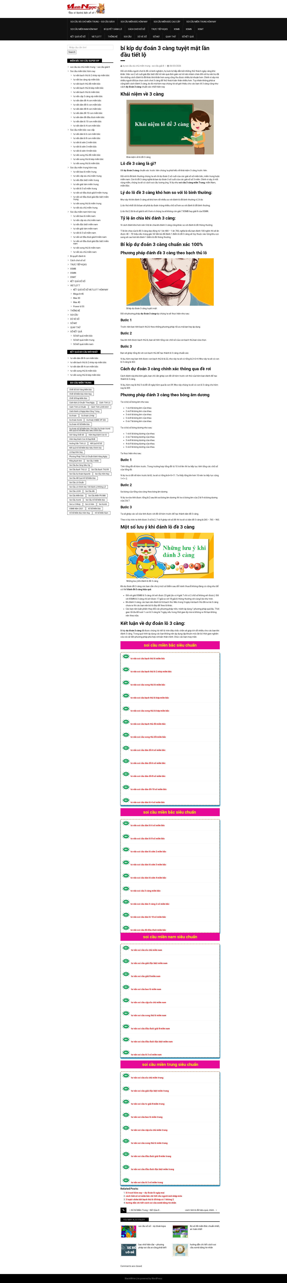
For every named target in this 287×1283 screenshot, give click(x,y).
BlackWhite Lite (132, 1278)
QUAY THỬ (171, 36)
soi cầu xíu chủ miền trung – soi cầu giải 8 (92, 22)
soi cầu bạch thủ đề (100, 470)
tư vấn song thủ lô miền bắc (86, 163)
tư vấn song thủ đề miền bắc (87, 155)
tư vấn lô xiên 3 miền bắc (85, 146)
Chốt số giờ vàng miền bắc (80, 390)
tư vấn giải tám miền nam (85, 228)
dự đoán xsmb (75, 420)
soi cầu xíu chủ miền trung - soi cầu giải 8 (144, 66)
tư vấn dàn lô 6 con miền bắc (86, 134)
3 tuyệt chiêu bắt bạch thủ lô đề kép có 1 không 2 (150, 1199)
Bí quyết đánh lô (113, 29)
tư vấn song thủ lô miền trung (87, 203)
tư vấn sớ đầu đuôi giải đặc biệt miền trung (91, 198)
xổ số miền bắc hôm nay (79, 513)
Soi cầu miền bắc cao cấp (167, 22)
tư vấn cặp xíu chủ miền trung (87, 176)
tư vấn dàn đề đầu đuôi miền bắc (88, 117)
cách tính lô (104, 403)
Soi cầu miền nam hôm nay (84, 29)
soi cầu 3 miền (93, 461)
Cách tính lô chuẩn (77, 407)
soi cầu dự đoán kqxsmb (79, 474)
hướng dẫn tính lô (77, 443)
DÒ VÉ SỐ (142, 36)
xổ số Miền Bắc (94, 509)
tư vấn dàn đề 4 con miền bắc (87, 100)
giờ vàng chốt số (76, 435)
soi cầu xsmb (75, 500)
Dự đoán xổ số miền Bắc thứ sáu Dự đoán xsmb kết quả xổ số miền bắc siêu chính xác (89, 430)
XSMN (189, 29)
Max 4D (76, 302)
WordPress (157, 1278)
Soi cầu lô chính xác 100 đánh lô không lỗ (87, 487)
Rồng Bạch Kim (75, 461)
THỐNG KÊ (113, 36)
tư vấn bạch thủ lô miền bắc (86, 92)
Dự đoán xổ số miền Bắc (79, 424)
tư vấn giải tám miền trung (86, 184)
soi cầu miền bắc (76, 496)
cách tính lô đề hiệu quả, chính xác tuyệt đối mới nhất (202, 1210)
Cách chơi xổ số (136, 29)
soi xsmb (103, 504)
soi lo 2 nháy (74, 504)
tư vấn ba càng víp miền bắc (86, 79)
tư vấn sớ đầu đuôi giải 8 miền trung (90, 193)
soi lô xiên (89, 504)
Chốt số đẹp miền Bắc (78, 398)
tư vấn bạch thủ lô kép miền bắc (88, 88)
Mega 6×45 (78, 294)
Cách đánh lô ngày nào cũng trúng (84, 411)
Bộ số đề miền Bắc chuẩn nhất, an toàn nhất (205, 1227)
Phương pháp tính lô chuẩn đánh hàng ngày (88, 456)
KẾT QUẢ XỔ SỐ (78, 36)
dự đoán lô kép (87, 416)
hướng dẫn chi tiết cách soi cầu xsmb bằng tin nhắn (151, 1203)
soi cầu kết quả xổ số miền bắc (82, 478)
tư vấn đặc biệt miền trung (86, 180)
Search (71, 52)
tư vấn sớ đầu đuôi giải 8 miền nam (90, 237)
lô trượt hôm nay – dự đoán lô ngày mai (145, 1193)
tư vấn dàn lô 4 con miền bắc (86, 125)
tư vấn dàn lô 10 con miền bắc (87, 121)
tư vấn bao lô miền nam (84, 216)
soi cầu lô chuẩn (76, 483)
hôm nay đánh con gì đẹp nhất (82, 439)
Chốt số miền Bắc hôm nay (80, 394)
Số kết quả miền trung (83, 340)
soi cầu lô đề (75, 491)
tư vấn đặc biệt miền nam (85, 224)
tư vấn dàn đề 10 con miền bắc (88, 113)
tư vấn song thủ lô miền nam (86, 248)
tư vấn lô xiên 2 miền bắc (85, 142)
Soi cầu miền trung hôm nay (201, 22)
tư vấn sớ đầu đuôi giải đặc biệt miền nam (91, 242)
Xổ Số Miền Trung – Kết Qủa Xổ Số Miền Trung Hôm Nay (148, 1210)
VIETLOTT (97, 36)
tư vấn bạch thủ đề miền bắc (87, 84)
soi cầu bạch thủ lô (78, 470)
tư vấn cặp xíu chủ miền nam (87, 220)
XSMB (177, 29)
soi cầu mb (89, 491)
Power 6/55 (78, 306)
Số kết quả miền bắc (83, 336)
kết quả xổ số (96, 443)
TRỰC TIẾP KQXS (159, 29)
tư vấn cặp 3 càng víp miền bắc (88, 96)
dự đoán (73, 416)
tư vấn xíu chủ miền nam (85, 252)
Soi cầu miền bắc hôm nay (134, 22)
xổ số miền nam (101, 513)
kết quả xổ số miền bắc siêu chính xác (85, 448)
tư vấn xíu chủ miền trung (85, 208)
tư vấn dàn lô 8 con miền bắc (86, 138)
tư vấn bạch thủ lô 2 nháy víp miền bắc (91, 75)
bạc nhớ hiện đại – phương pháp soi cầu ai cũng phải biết (152, 1246)
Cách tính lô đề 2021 (100, 407)
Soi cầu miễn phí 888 (97, 496)
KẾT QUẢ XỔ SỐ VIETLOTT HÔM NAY (90, 290)
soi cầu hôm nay (102, 474)
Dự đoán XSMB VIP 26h (96, 420)
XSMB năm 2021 (76, 509)
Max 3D (76, 298)
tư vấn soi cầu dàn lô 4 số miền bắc (147, 802)
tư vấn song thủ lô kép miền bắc (88, 159)
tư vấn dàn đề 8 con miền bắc (87, 109)
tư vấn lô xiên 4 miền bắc (85, 151)
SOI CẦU (128, 36)
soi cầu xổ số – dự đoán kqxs (152, 1226)
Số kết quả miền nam (83, 344)
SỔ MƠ (156, 36)
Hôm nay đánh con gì (98, 435)
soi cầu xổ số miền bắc (95, 500)
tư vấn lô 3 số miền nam (84, 233)
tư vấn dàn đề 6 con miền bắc (87, 105)
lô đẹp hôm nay (76, 452)
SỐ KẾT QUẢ (188, 36)
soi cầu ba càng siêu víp (79, 465)
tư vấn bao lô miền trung (84, 172)
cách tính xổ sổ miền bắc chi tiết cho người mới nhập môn (154, 1196)
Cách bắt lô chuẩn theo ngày (81, 403)
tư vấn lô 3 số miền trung (85, 188)
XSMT (201, 29)
